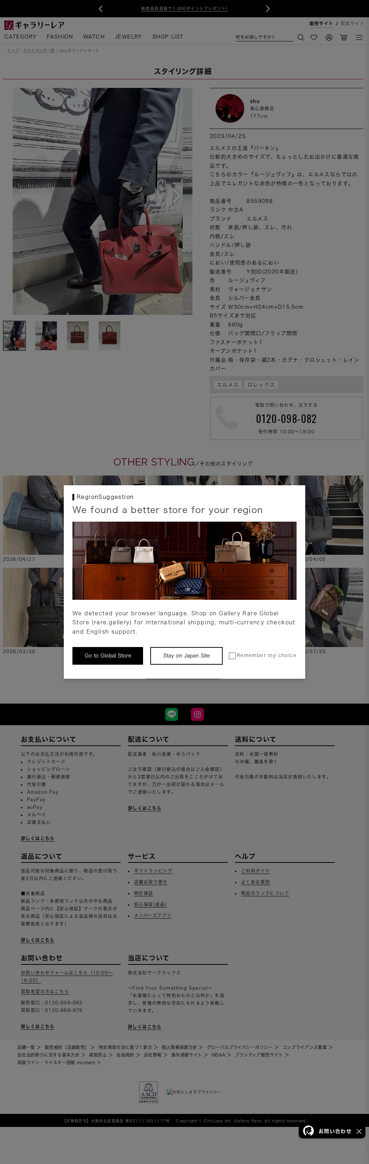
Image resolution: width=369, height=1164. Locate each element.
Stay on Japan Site (186, 655)
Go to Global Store (108, 655)
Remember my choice (267, 655)
